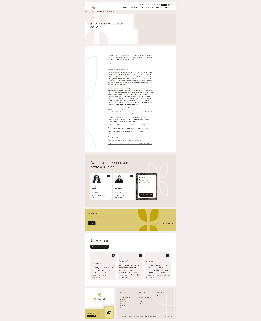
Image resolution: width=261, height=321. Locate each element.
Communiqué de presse (144, 295)
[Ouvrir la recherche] (172, 7)
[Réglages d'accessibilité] (169, 5)
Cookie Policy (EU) (154, 316)
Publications (141, 299)
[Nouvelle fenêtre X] (159, 295)
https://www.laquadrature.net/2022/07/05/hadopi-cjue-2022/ (125, 137)
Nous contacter (123, 307)
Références (148, 4)
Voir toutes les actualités (99, 246)
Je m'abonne (90, 316)
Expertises (149, 7)
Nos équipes (123, 299)
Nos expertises (123, 301)
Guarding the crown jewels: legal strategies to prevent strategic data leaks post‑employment (102, 271)
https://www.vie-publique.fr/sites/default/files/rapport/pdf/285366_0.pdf (128, 128)
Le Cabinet (122, 295)
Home (86, 11)
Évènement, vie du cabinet (145, 297)
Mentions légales (123, 316)
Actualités (166, 7)
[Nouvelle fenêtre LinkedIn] (157, 295)
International (133, 7)
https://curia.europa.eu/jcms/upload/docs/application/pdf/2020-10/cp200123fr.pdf (130, 144)
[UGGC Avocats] (92, 6)
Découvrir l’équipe (146, 194)
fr (171, 4)
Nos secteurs (123, 303)
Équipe (142, 7)
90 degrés (140, 4)
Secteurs (157, 7)
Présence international (125, 297)
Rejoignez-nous (156, 4)
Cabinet (124, 7)
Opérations (141, 301)
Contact (164, 4)
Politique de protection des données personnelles (139, 316)
